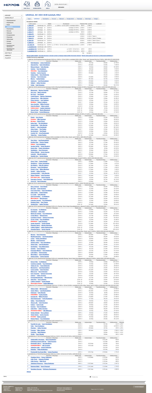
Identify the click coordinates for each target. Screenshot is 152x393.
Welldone (33, 102)
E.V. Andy (34, 194)
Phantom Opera (35, 225)
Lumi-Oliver (34, 252)
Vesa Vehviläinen (45, 242)
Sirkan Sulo (34, 244)
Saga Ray (34, 279)
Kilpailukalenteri (11, 20)
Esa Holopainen (42, 71)
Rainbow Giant (35, 202)
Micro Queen (34, 198)
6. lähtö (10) (30, 36)
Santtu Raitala (40, 79)
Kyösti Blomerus (44, 112)
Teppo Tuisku (35, 315)
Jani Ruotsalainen (43, 81)
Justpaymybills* (36, 173)
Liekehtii (33, 154)
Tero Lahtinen (45, 313)
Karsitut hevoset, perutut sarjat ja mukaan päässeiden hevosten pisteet (60, 55)
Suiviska (33, 77)
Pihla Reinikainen (42, 349)
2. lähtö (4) (30, 28)
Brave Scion (34, 112)
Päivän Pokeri (35, 318)
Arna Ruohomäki (44, 133)
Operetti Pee (34, 65)
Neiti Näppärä (35, 63)
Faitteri (33, 304)
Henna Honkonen (46, 347)
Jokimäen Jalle (35, 347)
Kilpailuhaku (10, 22)
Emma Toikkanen (46, 357)
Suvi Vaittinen (45, 100)
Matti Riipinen (42, 332)
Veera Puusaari (45, 366)
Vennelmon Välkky (36, 310)
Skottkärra (34, 163)
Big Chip (33, 188)
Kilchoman (34, 221)
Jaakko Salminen (45, 108)
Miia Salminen (44, 98)
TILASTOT (8, 58)
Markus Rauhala (43, 90)
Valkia (33, 301)
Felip (32, 326)
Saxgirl (33, 171)
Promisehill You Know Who (39, 352)
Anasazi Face (35, 98)
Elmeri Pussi (41, 121)
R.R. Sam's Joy (35, 177)
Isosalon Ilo (34, 296)
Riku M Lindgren (42, 154)
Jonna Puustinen (53, 352)
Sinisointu (34, 71)
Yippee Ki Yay (35, 265)
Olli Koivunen (43, 198)
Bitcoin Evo (34, 267)
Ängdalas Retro (35, 357)
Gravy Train (34, 161)
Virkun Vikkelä (35, 152)
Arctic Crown (35, 219)
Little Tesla (34, 359)
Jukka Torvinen (41, 83)
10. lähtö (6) (30, 45)
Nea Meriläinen (47, 343)
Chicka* (33, 275)
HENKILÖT (8, 55)
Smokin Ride (34, 125)
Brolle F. (33, 127)
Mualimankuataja (36, 236)
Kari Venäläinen (41, 69)
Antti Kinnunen (40, 240)
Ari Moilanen (45, 196)
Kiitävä (33, 144)
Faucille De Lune (36, 324)
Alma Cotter (34, 129)
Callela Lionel (35, 108)
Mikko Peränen (44, 104)
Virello (33, 334)
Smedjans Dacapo (36, 369)
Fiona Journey (35, 100)
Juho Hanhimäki (42, 127)
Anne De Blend (35, 106)
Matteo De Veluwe (36, 213)
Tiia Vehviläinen (42, 123)
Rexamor (34, 167)
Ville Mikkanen (47, 310)
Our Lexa (33, 92)
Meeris (33, 79)
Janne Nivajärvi (45, 146)
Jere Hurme (39, 117)
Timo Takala (44, 202)
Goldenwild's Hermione (38, 339)
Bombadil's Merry (36, 343)
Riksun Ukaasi (35, 67)
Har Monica (34, 165)
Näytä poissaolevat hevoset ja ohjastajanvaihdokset (97, 55)
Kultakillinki (34, 294)
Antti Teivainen (40, 85)
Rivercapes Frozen (36, 283)
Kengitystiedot (11, 35)
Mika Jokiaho (41, 330)
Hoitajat (9, 41)
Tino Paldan (42, 129)
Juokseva (34, 81)
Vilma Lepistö (45, 106)
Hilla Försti (43, 361)
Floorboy (33, 328)
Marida (33, 240)
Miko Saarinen (41, 119)
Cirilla (32, 85)
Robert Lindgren (42, 102)
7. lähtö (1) (31, 38)
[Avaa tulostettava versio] (94, 377)
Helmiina (33, 349)
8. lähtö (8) (30, 40)
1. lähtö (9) (31, 25)
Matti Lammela (42, 92)
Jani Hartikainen (44, 244)
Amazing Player (35, 229)
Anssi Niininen (41, 248)
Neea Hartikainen (51, 339)
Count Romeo (35, 96)
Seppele (33, 248)
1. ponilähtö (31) (32, 49)
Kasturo (33, 306)
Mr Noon (33, 121)
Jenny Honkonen (45, 63)
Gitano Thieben (35, 175)
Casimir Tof (34, 133)
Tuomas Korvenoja (48, 217)
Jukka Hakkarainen (46, 227)
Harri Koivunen (41, 77)
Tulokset (9, 43)
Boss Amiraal (35, 186)
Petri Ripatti (43, 186)
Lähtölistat (10, 26)
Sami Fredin (39, 304)
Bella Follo (34, 123)
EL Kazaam (34, 209)
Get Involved (34, 131)
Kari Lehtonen (42, 279)
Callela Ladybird (36, 281)
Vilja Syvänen (46, 345)
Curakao (33, 119)
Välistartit (9, 33)
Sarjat (8, 24)
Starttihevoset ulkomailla (10, 49)
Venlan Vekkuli (35, 313)
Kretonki (33, 317)
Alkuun (29, 371)
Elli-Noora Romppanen (49, 369)
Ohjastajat (9, 37)
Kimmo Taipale (44, 142)
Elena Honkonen (49, 363)
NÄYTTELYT (8, 53)
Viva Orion (34, 140)
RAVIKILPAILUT (9, 17)
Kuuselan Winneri (36, 250)
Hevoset (9, 31)
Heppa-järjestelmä (61, 4)
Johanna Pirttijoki (44, 359)
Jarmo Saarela (41, 73)
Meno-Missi (34, 254)
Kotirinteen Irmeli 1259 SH (38, 341)
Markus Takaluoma (45, 96)
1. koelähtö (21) (32, 47)
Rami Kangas (43, 252)
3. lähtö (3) (31, 30)
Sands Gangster (36, 223)
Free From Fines (36, 190)
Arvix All (33, 181)
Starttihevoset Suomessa (10, 46)
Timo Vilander (40, 334)
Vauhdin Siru (34, 156)
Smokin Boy (34, 204)
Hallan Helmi (34, 75)
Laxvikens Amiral (36, 217)
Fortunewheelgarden (37, 277)
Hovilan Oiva (34, 142)
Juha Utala (41, 211)
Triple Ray (34, 135)
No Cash (33, 94)
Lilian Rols (34, 308)
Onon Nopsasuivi (36, 298)
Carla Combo (35, 269)
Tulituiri (33, 83)
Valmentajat (10, 39)
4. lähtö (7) (30, 32)
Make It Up (34, 271)
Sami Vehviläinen (45, 65)
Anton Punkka (42, 135)
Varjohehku (34, 246)
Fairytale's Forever (36, 179)
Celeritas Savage (36, 200)
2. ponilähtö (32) (32, 51)
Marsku (33, 234)
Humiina (33, 73)
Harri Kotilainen (41, 306)
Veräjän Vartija (35, 146)
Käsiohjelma (10, 28)
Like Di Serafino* (36, 196)
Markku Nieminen (46, 225)
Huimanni (34, 292)
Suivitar (33, 69)
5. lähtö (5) (31, 34)
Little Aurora (34, 361)
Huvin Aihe (34, 148)
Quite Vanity (34, 192)
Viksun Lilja (34, 303)
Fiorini (33, 117)
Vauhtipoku (34, 150)
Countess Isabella (36, 264)
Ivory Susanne (35, 273)
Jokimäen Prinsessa (37, 363)
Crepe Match (35, 215)
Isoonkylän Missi (36, 345)
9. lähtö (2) (31, 42)
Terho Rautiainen (47, 298)
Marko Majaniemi (45, 110)
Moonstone (34, 90)
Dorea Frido (34, 262)
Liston (33, 238)
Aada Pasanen (52, 341)
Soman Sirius (35, 256)
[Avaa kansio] (21, 15)
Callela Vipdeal (35, 227)
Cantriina (33, 332)
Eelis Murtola (44, 67)
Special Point (35, 110)
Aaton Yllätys (35, 290)
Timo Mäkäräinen (44, 246)
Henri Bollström (44, 75)
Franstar (33, 330)
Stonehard (34, 211)
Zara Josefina (35, 104)
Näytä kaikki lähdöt (32, 55)
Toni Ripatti (40, 94)
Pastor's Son (35, 169)
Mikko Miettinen (44, 169)
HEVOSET (8, 15)
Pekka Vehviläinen (44, 148)
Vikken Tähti (34, 289)
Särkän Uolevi (35, 242)
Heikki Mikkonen (48, 283)
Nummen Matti (35, 366)
